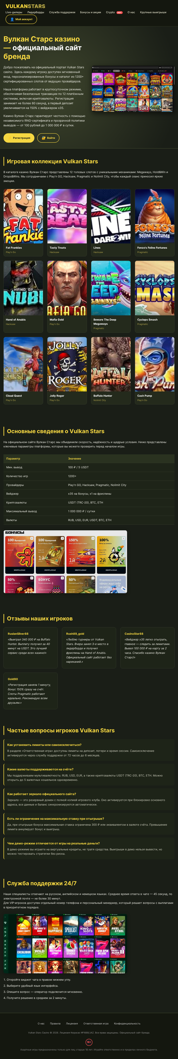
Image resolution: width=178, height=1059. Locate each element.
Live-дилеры (14, 12)
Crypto (114, 12)
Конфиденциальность (127, 1023)
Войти (48, 138)
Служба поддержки (62, 12)
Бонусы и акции (90, 12)
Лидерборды (35, 12)
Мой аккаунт (21, 19)
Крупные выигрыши (153, 12)
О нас (131, 12)
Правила (55, 1023)
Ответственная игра (95, 1023)
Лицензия (72, 1023)
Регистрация (19, 138)
